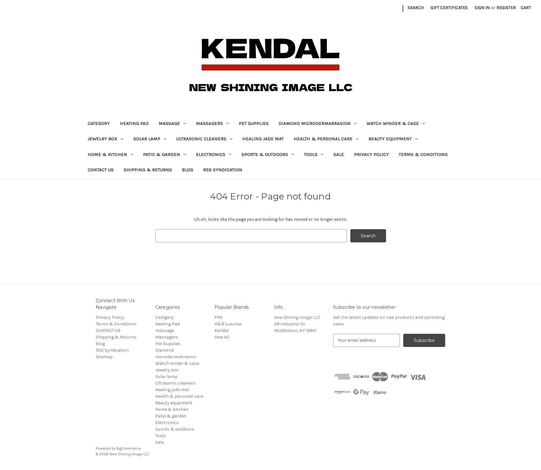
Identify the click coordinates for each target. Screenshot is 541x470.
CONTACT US (101, 170)
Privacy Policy (371, 154)
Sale (338, 154)
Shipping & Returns (148, 170)
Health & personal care (323, 139)
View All (221, 337)
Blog (187, 170)
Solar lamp (146, 139)
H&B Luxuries (228, 324)
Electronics (210, 154)
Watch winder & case (393, 123)
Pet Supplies (254, 123)
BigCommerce (128, 448)
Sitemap (104, 356)
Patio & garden (161, 154)
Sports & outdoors (264, 154)
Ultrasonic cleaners (201, 139)
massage (169, 123)
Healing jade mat (263, 139)
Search (416, 7)
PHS (218, 317)
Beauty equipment (390, 139)
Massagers (209, 123)
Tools (310, 154)
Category (99, 123)
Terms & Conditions (423, 154)
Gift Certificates (449, 7)
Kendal (221, 330)
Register (506, 7)
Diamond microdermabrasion (315, 123)
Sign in (482, 7)
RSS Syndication (222, 170)
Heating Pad (134, 123)
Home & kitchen (107, 154)
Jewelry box (102, 139)
